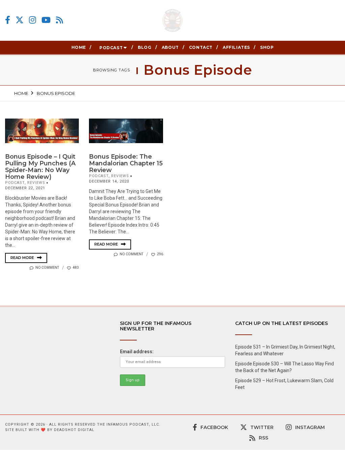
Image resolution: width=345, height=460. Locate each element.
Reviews (36, 182)
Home (78, 47)
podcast (15, 182)
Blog (144, 47)
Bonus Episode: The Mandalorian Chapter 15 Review (126, 163)
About (170, 47)
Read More (22, 257)
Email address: (137, 351)
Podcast (111, 47)
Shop (267, 47)
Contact (201, 47)
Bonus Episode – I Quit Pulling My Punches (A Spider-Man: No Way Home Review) (40, 166)
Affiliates (236, 47)
